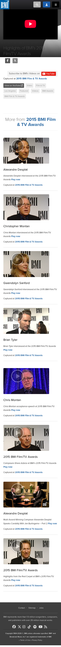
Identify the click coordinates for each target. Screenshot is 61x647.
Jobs (41, 608)
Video (29, 85)
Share (7, 60)
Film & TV (40, 85)
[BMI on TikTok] (30, 627)
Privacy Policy (37, 640)
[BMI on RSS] (46, 627)
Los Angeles (10, 91)
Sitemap (32, 608)
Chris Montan (12, 400)
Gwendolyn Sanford (16, 283)
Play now (15, 179)
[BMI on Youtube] (41, 627)
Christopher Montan (16, 226)
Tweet (15, 60)
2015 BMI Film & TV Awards (31, 78)
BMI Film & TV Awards (15, 96)
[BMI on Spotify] (35, 627)
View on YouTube (13, 85)
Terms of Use (25, 640)
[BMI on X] (20, 626)
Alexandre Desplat (15, 169)
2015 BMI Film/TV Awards (20, 457)
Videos (35, 91)
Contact (21, 608)
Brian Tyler (10, 340)
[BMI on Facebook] (14, 627)
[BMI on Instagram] (24, 627)
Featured (24, 91)
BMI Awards (47, 91)
